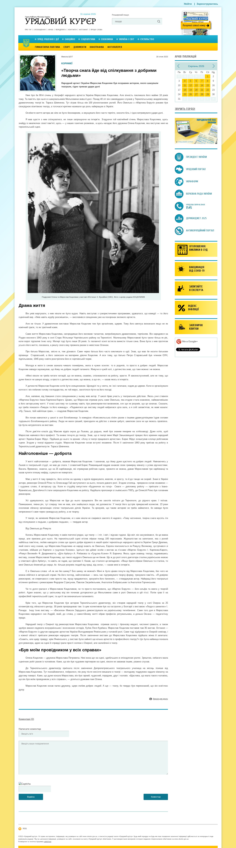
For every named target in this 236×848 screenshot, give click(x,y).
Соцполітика (88, 39)
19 (190, 90)
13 (196, 85)
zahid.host (47, 841)
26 (190, 94)
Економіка (107, 39)
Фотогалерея (114, 47)
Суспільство (147, 39)
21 (202, 90)
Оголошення (40, 30)
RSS (25, 828)
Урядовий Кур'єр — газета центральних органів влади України (60, 17)
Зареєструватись (207, 3)
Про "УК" (28, 30)
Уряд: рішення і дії (48, 39)
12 (190, 85)
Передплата (60, 30)
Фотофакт (83, 30)
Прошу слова (96, 30)
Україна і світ (126, 39)
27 (196, 94)
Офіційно (70, 39)
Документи (79, 47)
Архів (50, 30)
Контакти (72, 30)
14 (202, 85)
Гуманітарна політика (47, 47)
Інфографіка (97, 47)
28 (202, 94)
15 (207, 85)
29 (207, 94)
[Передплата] (196, 143)
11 (185, 85)
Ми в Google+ (190, 341)
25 (185, 94)
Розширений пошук (120, 15)
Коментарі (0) (26, 719)
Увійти (188, 3)
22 (207, 90)
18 (185, 90)
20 (196, 90)
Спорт (66, 47)
